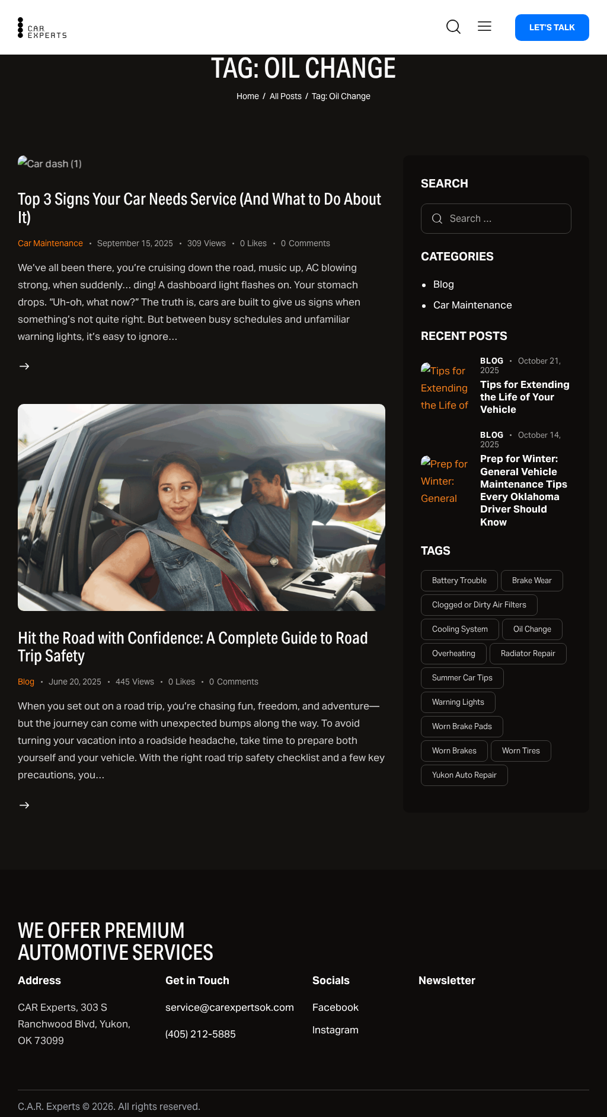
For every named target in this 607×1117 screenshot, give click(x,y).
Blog (26, 681)
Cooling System (460, 629)
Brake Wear (532, 580)
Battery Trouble (459, 580)
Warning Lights (458, 702)
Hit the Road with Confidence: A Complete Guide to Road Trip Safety (193, 646)
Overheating (453, 653)
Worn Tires (521, 751)
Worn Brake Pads (462, 726)
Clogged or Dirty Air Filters (479, 605)
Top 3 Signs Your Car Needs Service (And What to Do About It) (199, 207)
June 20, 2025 (75, 681)
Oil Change (532, 629)
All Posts (286, 96)
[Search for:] (496, 218)
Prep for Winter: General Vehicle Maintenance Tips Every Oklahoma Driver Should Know (523, 490)
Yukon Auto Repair (464, 775)
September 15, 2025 (135, 243)
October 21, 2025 (520, 365)
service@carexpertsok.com (229, 1007)
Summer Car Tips (462, 678)
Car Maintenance (50, 243)
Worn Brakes (454, 751)
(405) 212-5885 (200, 1033)
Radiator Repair (528, 653)
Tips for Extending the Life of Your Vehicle (525, 397)
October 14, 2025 (520, 440)
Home (248, 96)
